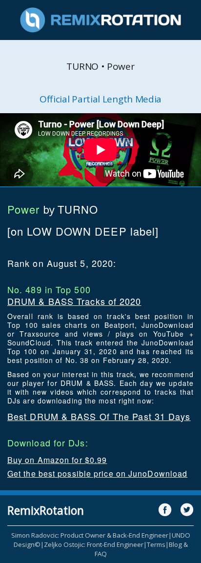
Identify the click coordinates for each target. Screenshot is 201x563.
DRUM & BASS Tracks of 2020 (74, 301)
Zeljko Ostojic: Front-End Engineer (93, 544)
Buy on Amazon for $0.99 (57, 459)
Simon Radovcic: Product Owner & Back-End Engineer (89, 535)
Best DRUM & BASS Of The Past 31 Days (99, 416)
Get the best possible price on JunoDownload (97, 473)
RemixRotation (45, 510)
